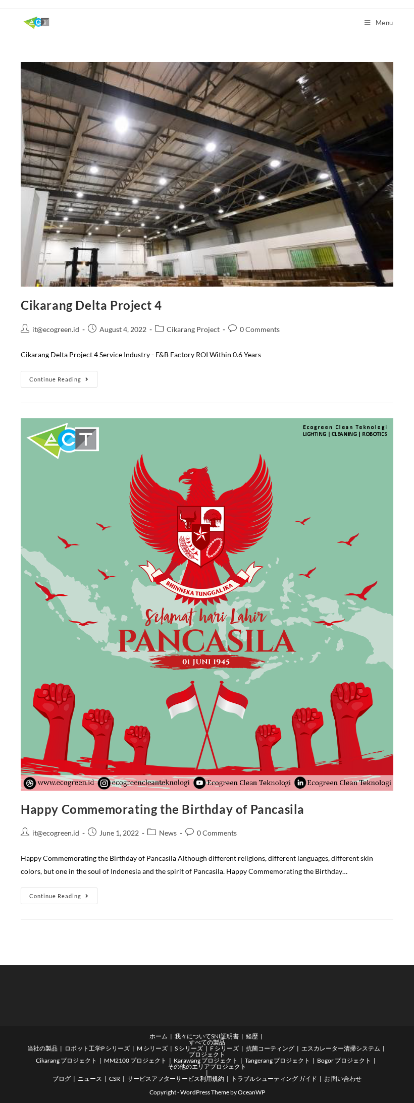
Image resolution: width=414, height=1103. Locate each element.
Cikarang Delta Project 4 (91, 305)
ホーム (158, 1036)
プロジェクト (207, 1054)
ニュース (90, 1078)
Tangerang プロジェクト (277, 1060)
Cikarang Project (193, 329)
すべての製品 (207, 1042)
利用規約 (212, 1078)
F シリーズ (224, 1048)
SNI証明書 (225, 1036)
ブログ (62, 1078)
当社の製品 (42, 1048)
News (168, 833)
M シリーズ (152, 1048)
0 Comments (260, 329)
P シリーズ (115, 1048)
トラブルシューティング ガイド (274, 1078)
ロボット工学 (83, 1048)
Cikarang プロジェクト (66, 1060)
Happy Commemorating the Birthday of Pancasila (162, 809)
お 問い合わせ (342, 1078)
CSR (114, 1078)
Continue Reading (63, 376)
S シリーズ (189, 1048)
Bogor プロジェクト (344, 1060)
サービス (139, 1078)
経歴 (252, 1036)
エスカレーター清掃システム (340, 1048)
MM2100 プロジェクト (135, 1060)
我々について (193, 1036)
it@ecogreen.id (55, 329)
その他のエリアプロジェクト (207, 1066)
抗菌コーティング (270, 1048)
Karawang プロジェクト (206, 1060)
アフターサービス (175, 1078)
